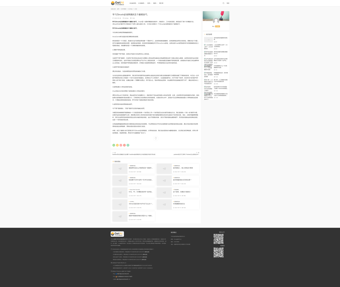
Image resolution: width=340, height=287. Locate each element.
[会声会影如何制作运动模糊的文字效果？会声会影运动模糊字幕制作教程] (208, 62)
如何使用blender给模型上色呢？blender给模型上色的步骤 (220, 88)
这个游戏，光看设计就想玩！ (182, 192)
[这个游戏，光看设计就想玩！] (164, 192)
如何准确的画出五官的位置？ (182, 180)
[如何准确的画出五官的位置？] (164, 181)
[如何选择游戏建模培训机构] (208, 39)
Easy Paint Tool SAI (135, 189)
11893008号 (136, 265)
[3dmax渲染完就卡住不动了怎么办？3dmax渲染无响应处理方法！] (120, 204)
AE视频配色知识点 (179, 204)
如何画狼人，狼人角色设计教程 (183, 168)
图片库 (161, 3)
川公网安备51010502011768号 (124, 276)
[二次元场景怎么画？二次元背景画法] (208, 46)
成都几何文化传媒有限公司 (120, 239)
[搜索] (223, 3)
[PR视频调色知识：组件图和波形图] (208, 74)
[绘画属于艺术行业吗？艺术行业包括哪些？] (120, 181)
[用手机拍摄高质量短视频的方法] (208, 53)
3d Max (126, 18)
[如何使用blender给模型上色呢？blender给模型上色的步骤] (208, 90)
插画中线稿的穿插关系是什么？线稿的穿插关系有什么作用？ (141, 216)
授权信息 (147, 251)
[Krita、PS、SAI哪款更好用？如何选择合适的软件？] (120, 192)
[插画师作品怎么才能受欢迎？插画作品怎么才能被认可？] (120, 169)
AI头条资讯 (133, 3)
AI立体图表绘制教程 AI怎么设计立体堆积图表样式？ (221, 95)
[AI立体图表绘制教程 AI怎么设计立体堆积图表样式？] (208, 96)
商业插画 (176, 189)
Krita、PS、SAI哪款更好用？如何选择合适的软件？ (141, 192)
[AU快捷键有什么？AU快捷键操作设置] (208, 67)
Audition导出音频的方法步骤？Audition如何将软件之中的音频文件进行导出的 (133, 154)
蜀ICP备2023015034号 (123, 273)
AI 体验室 (141, 3)
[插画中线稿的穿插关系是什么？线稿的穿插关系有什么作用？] (120, 216)
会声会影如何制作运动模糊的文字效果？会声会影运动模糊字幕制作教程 (220, 60)
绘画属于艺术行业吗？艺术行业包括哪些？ (141, 180)
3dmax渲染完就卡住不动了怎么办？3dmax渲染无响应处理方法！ (141, 204)
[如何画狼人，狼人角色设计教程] (164, 169)
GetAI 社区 (118, 3)
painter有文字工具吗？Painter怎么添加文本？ (186, 154)
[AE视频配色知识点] (164, 204)
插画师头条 (132, 165)
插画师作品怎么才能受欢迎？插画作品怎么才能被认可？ (141, 168)
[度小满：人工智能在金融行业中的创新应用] (208, 81)
